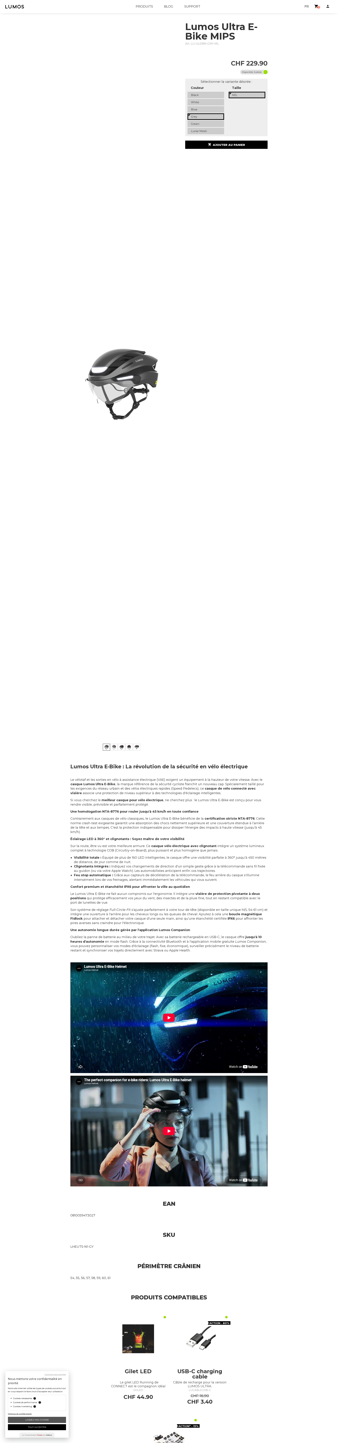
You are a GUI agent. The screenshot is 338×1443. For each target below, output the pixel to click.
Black (195, 95)
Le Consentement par (37, 1435)
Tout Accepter (37, 1427)
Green (195, 123)
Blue (194, 109)
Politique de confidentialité (20, 1414)
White (195, 102)
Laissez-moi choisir (37, 1419)
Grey (194, 116)
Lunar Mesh (199, 131)
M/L (234, 95)
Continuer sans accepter (55, 1374)
